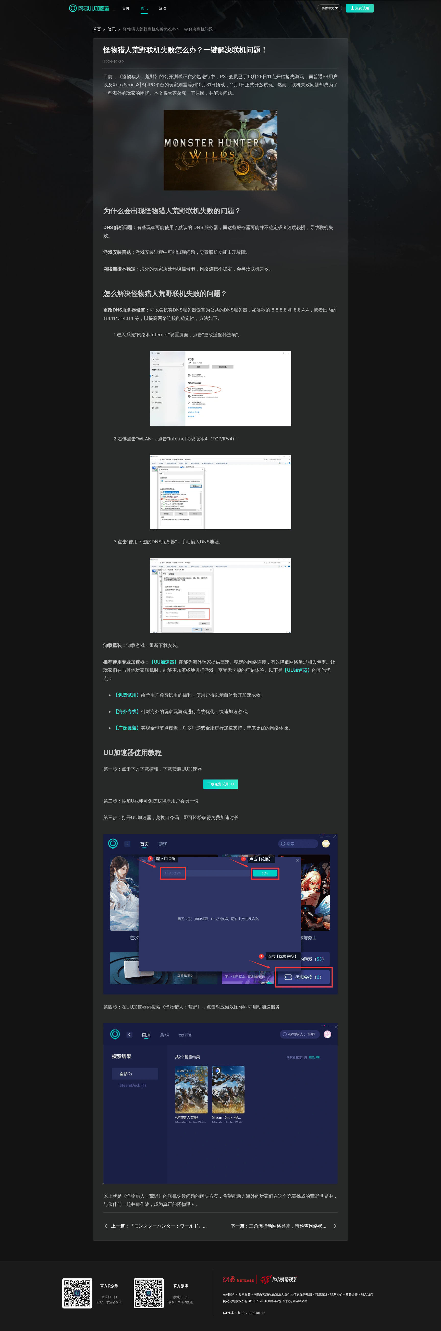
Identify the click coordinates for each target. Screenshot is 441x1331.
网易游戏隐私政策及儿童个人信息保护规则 (283, 1294)
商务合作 (352, 1294)
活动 (162, 8)
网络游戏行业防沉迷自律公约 (288, 1301)
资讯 (144, 8)
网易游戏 (321, 1294)
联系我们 (336, 1294)
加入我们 (367, 1294)
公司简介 (229, 1294)
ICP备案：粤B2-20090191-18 (244, 1313)
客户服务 (244, 1294)
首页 (125, 8)
